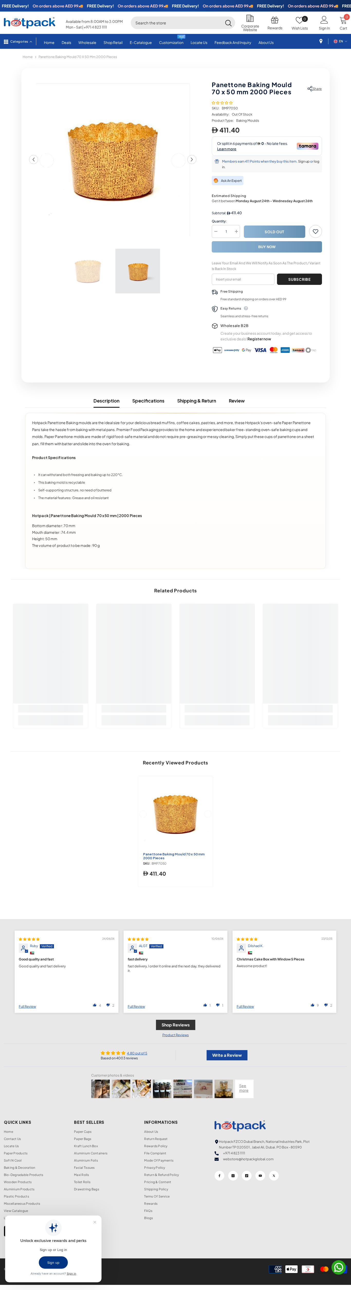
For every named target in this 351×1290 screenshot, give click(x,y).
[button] (33, 159)
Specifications (148, 401)
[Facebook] (219, 1176)
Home (28, 57)
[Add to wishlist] (315, 231)
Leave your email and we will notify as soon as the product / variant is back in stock (266, 266)
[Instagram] (233, 1176)
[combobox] (176, 22)
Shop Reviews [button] (176, 1024)
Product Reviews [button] (175, 1035)
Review (237, 401)
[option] (113, 159)
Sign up (304, 161)
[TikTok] (247, 1176)
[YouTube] (260, 1176)
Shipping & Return (196, 401)
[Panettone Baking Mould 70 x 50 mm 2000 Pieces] (175, 813)
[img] (29, 939)
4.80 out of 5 (137, 1053)
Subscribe (299, 279)
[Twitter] (274, 1176)
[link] (50, 709)
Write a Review (227, 1055)
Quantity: (219, 221)
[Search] (183, 22)
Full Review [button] (27, 1006)
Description (106, 401)
